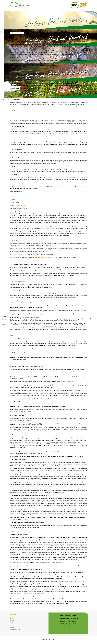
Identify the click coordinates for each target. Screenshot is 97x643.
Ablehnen (15, 324)
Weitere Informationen (46, 326)
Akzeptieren (5, 324)
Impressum (53, 326)
